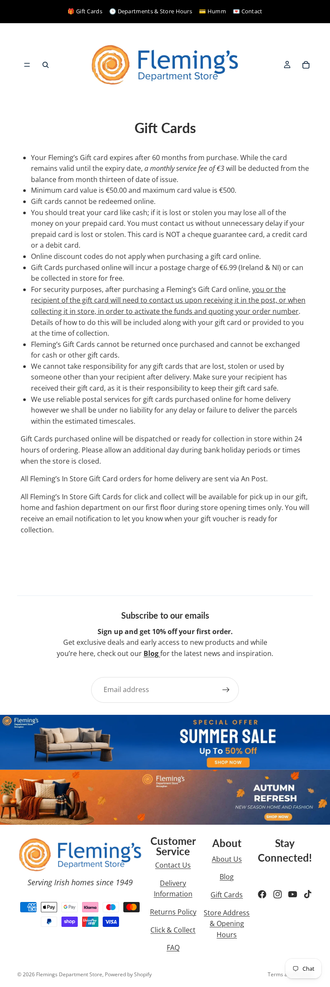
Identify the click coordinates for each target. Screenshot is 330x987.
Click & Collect (173, 930)
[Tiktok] (307, 894)
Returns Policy (173, 912)
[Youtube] (292, 894)
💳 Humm (212, 11)
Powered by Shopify (128, 974)
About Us (227, 859)
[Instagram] (277, 894)
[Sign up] (226, 690)
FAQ (173, 947)
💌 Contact (248, 11)
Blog (227, 876)
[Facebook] (262, 894)
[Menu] (27, 65)
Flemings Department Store (69, 974)
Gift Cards (227, 894)
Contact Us (173, 865)
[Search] (45, 64)
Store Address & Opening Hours (227, 923)
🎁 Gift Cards (84, 11)
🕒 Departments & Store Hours (150, 11)
